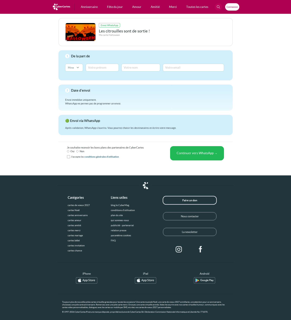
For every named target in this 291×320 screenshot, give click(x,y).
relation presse (118, 230)
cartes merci (74, 230)
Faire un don (189, 200)
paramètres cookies (121, 235)
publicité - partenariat (122, 225)
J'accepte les (95, 156)
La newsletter (190, 231)
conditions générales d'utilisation (101, 156)
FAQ (113, 240)
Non (82, 151)
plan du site (117, 215)
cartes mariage (75, 235)
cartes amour (74, 220)
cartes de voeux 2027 (79, 205)
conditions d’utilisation (123, 210)
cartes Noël (74, 210)
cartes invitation (76, 245)
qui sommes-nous (120, 220)
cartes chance (75, 250)
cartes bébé (74, 240)
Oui (72, 151)
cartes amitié (74, 225)
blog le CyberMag (120, 205)
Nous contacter (190, 216)
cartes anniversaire (78, 215)
